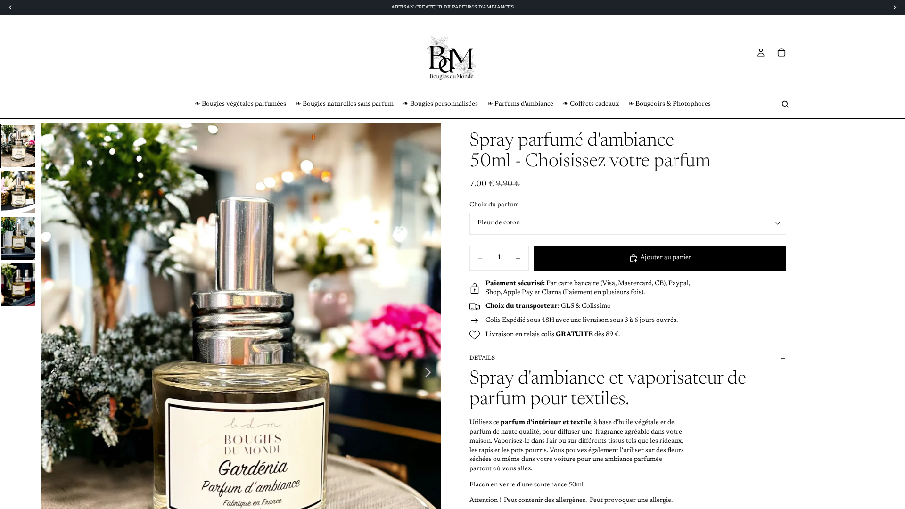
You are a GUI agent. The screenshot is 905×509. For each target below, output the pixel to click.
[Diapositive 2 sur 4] (18, 192)
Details (482, 358)
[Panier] (781, 52)
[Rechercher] (785, 104)
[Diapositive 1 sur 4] (18, 146)
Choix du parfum (494, 205)
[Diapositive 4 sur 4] (18, 284)
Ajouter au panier (665, 257)
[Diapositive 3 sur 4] (18, 238)
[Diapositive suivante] (430, 374)
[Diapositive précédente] (51, 374)
